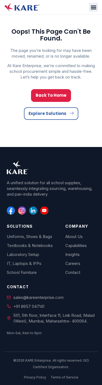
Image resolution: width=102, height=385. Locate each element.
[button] (93, 7)
